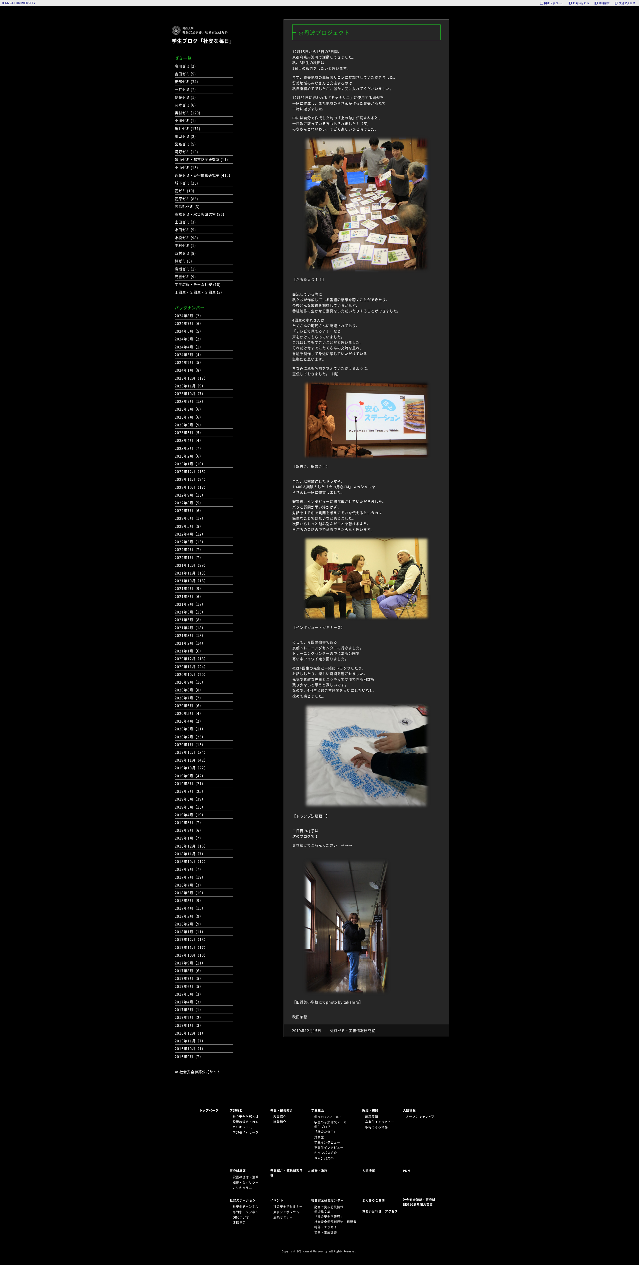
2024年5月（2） (189, 338)
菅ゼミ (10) (184, 190)
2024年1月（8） (189, 369)
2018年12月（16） (191, 845)
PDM (406, 1171)
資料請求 (604, 3)
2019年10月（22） (191, 767)
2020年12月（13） (191, 658)
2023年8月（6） (189, 408)
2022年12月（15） (191, 471)
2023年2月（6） (189, 455)
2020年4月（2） (189, 720)
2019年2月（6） (189, 830)
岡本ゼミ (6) (185, 104)
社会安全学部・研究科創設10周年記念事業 (419, 1202)
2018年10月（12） (191, 861)
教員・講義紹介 (281, 1110)
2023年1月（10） (190, 463)
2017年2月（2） (189, 1017)
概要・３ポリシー (246, 1182)
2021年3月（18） (190, 635)
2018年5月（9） (189, 900)
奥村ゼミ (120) (187, 112)
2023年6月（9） (189, 424)
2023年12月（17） (191, 377)
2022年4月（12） (190, 533)
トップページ (209, 1110)
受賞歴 (319, 1137)
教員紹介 (279, 1116)
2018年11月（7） (190, 853)
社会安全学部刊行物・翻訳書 (335, 1222)
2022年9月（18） (190, 494)
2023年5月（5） (189, 432)
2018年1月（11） (190, 931)
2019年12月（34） (191, 752)
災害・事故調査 (325, 1232)
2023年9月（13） (190, 401)
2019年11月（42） (191, 759)
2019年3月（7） (189, 822)
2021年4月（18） (190, 627)
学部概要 (236, 1110)
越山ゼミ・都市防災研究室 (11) (201, 159)
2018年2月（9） (189, 923)
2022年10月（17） (191, 487)
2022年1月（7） (189, 557)
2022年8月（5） (189, 502)
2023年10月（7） (190, 393)
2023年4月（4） (189, 440)
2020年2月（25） (190, 736)
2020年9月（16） (190, 681)
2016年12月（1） (190, 1032)
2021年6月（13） (190, 611)
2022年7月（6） (189, 510)
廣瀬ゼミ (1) (185, 268)
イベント (276, 1200)
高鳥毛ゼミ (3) (187, 206)
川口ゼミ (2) (185, 136)
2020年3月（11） (190, 728)
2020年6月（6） (189, 705)
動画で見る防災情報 (328, 1207)
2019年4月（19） (190, 814)
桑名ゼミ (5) (185, 143)
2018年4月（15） (190, 908)
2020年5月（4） (189, 713)
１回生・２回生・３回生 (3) (198, 292)
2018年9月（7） (189, 869)
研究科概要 (238, 1171)
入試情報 (409, 1110)
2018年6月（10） (190, 892)
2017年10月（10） (191, 954)
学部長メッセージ (246, 1132)
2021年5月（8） (189, 619)
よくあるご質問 (373, 1200)
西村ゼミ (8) (185, 253)
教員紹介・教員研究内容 (286, 1172)
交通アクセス (627, 3)
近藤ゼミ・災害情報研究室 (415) (202, 175)
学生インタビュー (327, 1142)
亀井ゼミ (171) (187, 128)
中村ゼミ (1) (185, 245)
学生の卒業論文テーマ (330, 1122)
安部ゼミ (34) (186, 81)
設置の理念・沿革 (246, 1177)
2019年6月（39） (190, 798)
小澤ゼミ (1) (185, 120)
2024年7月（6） (189, 323)
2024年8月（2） (189, 315)
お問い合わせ (581, 3)
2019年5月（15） (190, 806)
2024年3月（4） (189, 354)
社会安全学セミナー (288, 1206)
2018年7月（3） (189, 884)
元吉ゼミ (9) (185, 276)
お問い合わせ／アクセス (381, 1211)
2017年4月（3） (189, 1001)
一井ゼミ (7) (185, 89)
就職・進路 (370, 1110)
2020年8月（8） (189, 689)
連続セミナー (283, 1217)
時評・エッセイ (325, 1227)
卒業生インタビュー (328, 1147)
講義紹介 (279, 1122)
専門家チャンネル (246, 1212)
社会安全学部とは (246, 1116)
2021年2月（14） (190, 642)
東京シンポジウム (286, 1212)
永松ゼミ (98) (186, 237)
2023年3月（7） (189, 448)
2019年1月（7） (189, 837)
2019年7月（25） (190, 791)
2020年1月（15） (190, 744)
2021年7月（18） (190, 604)
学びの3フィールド (328, 1117)
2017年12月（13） (191, 939)
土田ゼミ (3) (185, 221)
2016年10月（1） (190, 1048)
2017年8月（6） (189, 970)
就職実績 (371, 1116)
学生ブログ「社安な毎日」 (203, 40)
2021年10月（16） (191, 580)
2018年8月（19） (190, 877)
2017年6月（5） (189, 986)
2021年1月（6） (189, 650)
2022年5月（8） (189, 526)
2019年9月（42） (190, 775)
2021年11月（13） (191, 572)
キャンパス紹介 (325, 1153)
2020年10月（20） (191, 674)
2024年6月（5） (189, 330)
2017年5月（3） (189, 993)
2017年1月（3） (189, 1025)
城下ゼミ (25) (186, 182)
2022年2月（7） (189, 549)
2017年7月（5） (189, 978)
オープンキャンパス (420, 1116)
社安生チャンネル (246, 1206)
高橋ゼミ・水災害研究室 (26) (199, 214)
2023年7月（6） (189, 416)
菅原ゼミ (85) (186, 198)
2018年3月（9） (189, 916)
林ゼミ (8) (183, 260)
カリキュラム (242, 1127)
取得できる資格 (376, 1127)
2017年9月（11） (190, 962)
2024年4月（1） (189, 346)
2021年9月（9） (189, 588)
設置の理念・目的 (246, 1122)
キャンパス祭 (324, 1158)
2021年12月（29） (191, 565)
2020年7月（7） (189, 697)
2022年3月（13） (190, 541)
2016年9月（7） (189, 1056)
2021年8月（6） (189, 596)
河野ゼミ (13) (186, 151)
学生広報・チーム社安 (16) (198, 284)
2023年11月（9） (190, 385)
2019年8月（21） (190, 783)
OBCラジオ (241, 1217)
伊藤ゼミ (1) (185, 97)
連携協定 (239, 1222)
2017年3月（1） (189, 1009)
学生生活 (317, 1110)
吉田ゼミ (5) (185, 73)
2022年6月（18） (190, 518)
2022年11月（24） (191, 479)
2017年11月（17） (191, 947)
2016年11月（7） (190, 1040)
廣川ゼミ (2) (185, 65)
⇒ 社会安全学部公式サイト (198, 1071)
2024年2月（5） (189, 362)
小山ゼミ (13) (186, 167)
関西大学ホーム (554, 3)
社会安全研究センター (327, 1200)
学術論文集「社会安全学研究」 (328, 1214)
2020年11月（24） (191, 666)
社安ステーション (243, 1200)
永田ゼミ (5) (185, 229)
